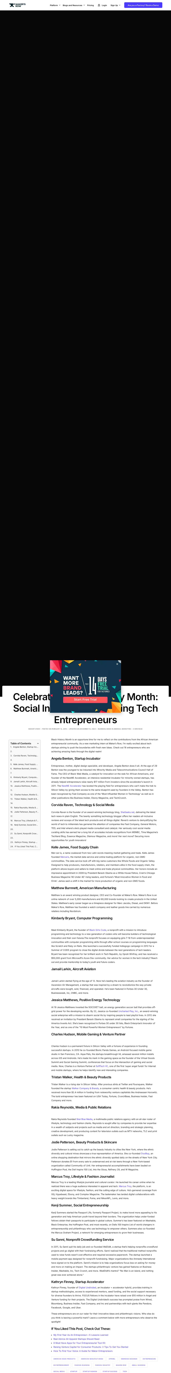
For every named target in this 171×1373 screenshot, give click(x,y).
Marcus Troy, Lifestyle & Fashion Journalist (26, 820)
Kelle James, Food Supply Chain (26, 764)
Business (102, 729)
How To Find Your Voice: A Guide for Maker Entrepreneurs (82, 1351)
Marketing (126, 729)
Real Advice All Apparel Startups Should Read (76, 1339)
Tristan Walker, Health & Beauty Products (26, 799)
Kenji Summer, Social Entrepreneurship (26, 825)
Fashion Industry (102, 1365)
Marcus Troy (125, 1186)
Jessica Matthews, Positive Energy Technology (26, 786)
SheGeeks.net (127, 812)
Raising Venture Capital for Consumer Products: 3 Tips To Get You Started (90, 1347)
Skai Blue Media (84, 1119)
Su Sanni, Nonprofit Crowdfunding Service (26, 833)
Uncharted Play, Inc (128, 1011)
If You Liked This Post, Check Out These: (27, 846)
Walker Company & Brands (85, 1088)
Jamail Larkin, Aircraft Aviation (26, 781)
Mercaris (64, 857)
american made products (64, 1359)
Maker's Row (34, 729)
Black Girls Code (97, 930)
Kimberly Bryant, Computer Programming (26, 777)
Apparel (112, 1359)
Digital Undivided (87, 1287)
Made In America (113, 729)
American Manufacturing (92, 1359)
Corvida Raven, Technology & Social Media (26, 755)
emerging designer (129, 1359)
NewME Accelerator (72, 785)
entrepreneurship (61, 1365)
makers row (121, 1365)
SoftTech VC (102, 1066)
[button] (117, 664)
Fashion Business (82, 1365)
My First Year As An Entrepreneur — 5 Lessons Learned (80, 1335)
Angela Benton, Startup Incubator (26, 747)
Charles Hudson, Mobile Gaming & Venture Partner (26, 794)
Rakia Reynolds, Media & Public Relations (26, 807)
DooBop (145, 1153)
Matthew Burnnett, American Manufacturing (26, 768)
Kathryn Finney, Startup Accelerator (27, 842)
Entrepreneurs (149, 1359)
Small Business (138, 1365)
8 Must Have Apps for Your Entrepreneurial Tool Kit (79, 1343)
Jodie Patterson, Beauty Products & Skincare (26, 812)
